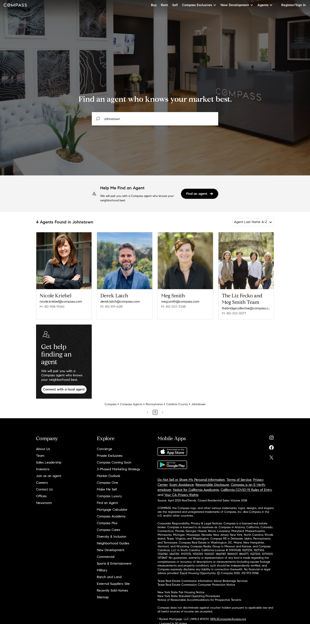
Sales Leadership (48, 462)
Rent (164, 5)
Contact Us (44, 489)
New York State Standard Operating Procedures (189, 596)
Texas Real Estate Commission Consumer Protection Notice (196, 585)
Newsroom (44, 503)
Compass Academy (111, 516)
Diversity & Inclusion (111, 536)
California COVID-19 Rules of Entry (246, 490)
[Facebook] (271, 447)
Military (102, 570)
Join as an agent (48, 476)
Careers (42, 483)
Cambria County (177, 404)
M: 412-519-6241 (111, 307)
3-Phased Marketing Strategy (118, 469)
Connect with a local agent (64, 389)
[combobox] (155, 119)
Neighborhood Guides (113, 543)
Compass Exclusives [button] (197, 5)
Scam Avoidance (181, 485)
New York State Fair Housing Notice (181, 592)
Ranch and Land (109, 577)
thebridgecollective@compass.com (246, 308)
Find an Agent (107, 503)
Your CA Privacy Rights (181, 495)
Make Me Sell (107, 489)
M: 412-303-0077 (234, 313)
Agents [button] (262, 5)
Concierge (104, 449)
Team (40, 456)
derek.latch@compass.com (120, 301)
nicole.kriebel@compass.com (61, 301)
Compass (111, 404)
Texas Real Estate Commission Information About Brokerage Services (203, 581)
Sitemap (103, 597)
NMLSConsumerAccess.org (228, 619)
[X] (271, 456)
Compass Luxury (109, 496)
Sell (175, 5)
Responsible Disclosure (212, 485)
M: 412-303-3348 (173, 307)
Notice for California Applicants (196, 490)
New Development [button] (235, 5)
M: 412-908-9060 (52, 307)
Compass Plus (107, 523)
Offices (41, 496)
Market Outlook (108, 476)
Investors (42, 469)
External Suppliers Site (113, 584)
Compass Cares (108, 530)
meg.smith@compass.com (180, 301)
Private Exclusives (110, 456)
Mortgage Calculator (112, 510)
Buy (154, 5)
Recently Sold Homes (112, 590)
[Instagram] (271, 437)
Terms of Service (238, 480)
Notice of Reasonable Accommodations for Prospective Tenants (199, 600)
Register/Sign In (293, 5)
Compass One (107, 483)
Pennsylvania (154, 404)
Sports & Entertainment (114, 563)
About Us (43, 449)
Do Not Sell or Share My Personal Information (191, 480)
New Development (110, 550)
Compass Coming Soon (114, 462)
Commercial (105, 557)
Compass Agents (131, 404)
